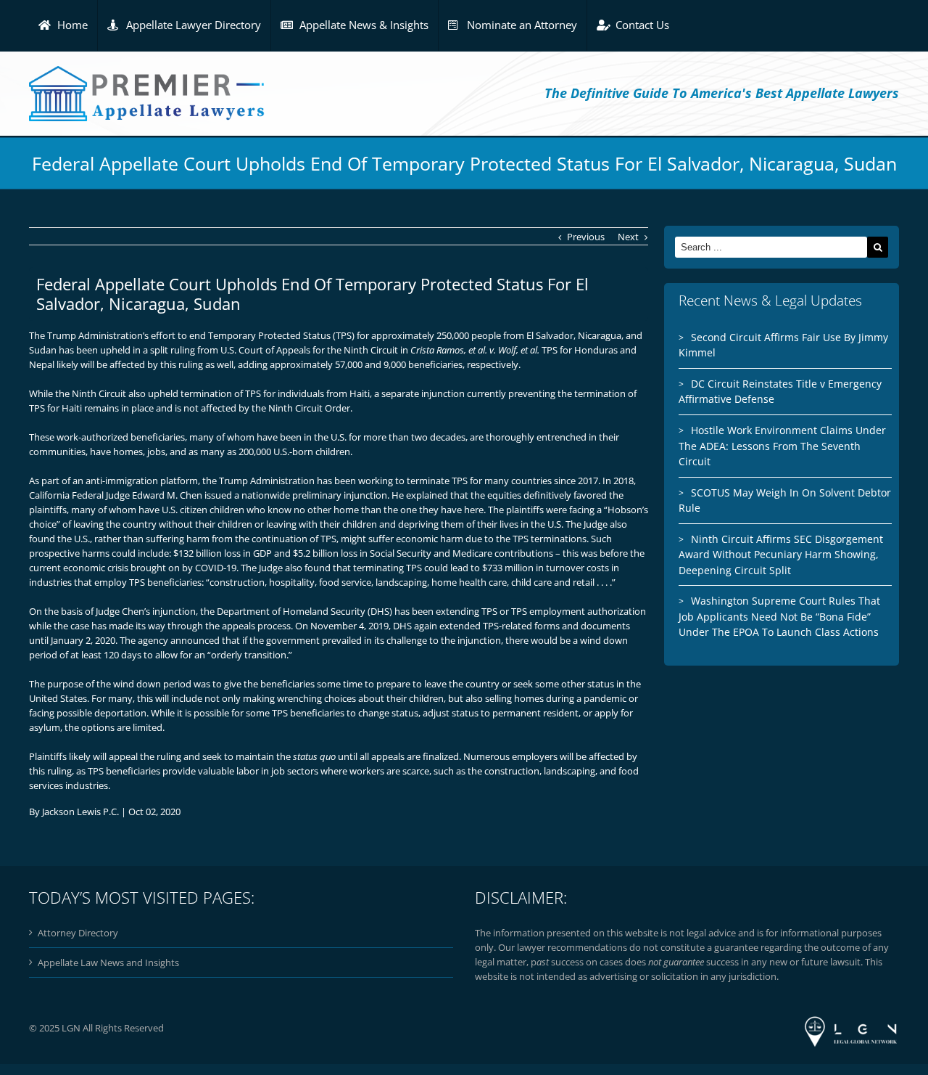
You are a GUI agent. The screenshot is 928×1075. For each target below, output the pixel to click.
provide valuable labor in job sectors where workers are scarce (295, 770)
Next (628, 236)
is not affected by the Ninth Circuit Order (262, 407)
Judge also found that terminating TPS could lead (363, 567)
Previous (586, 236)
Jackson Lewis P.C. (80, 811)
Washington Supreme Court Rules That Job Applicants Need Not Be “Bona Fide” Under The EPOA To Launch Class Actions (779, 616)
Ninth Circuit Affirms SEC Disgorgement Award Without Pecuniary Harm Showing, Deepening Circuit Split (781, 554)
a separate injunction (419, 393)
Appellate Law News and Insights (108, 962)
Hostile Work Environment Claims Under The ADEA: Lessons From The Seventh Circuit (782, 445)
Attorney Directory (78, 932)
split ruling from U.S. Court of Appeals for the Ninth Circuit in (344, 349)
